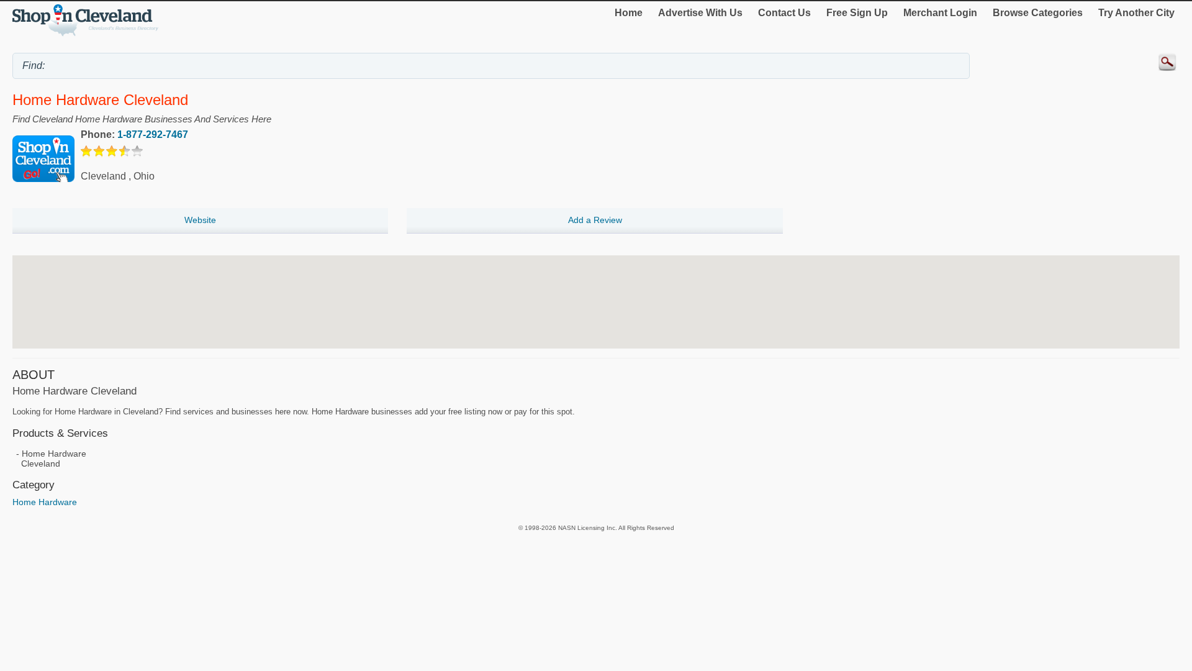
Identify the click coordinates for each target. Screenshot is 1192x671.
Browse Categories (1038, 12)
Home (629, 12)
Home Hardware (44, 502)
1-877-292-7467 (152, 134)
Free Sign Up (857, 12)
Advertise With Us (700, 12)
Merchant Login (940, 12)
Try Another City (1136, 12)
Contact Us (784, 12)
